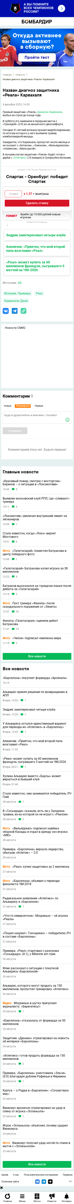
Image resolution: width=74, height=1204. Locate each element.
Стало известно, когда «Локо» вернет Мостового (29, 535)
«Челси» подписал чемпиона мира (32, 638)
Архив (5, 1174)
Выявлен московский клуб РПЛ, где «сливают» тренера (36, 500)
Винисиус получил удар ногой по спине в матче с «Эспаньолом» (36, 1144)
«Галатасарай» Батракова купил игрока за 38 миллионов (35, 570)
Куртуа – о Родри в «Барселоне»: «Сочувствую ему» (36, 1092)
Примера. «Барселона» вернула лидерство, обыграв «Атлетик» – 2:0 (33, 851)
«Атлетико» (20, 157)
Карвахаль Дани (16, 301)
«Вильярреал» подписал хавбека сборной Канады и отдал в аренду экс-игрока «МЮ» (35, 832)
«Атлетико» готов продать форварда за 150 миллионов (34, 1057)
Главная (7, 75)
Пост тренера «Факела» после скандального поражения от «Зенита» (30, 605)
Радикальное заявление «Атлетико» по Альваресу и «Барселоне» (30, 900)
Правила (67, 1174)
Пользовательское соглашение (41, 1174)
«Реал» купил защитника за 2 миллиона (36, 866)
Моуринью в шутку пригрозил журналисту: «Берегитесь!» (30, 1004)
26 (17, 611)
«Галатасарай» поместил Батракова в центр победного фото (34, 552)
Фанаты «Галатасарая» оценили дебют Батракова (30, 622)
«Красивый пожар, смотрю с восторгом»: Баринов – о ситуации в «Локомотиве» (32, 482)
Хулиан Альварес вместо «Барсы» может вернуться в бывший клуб (32, 777)
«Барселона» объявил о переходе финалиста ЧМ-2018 (31, 882)
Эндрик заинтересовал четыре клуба (36, 235)
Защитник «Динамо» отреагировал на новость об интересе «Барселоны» (36, 1039)
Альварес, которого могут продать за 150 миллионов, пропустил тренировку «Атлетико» (36, 987)
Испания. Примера (17, 293)
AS (20, 283)
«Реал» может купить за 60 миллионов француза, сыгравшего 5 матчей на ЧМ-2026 (35, 266)
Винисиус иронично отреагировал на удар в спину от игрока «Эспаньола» (34, 1109)
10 (17, 629)
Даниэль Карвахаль (50, 112)
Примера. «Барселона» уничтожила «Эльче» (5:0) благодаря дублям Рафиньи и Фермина (34, 1074)
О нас (16, 1174)
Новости (20, 75)
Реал (39, 293)
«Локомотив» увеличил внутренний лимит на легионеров (35, 517)
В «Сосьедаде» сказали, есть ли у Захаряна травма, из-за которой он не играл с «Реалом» (35, 812)
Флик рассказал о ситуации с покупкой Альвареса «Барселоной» (30, 970)
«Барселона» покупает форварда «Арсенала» (35, 678)
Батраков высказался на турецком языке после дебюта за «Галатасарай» (37, 587)
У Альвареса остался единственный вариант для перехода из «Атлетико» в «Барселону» (34, 725)
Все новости (37, 656)
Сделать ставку (37, 203)
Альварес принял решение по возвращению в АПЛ (35, 693)
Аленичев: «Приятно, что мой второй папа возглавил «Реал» (35, 249)
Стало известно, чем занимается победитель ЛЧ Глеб (37, 795)
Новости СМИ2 (15, 328)
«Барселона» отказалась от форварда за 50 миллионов (34, 1022)
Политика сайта (10, 1181)
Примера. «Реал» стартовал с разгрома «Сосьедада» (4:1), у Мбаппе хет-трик (31, 952)
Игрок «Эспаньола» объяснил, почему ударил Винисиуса (35, 1127)
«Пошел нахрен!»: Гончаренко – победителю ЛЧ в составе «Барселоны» (37, 935)
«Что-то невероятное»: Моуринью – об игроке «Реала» (35, 917)
